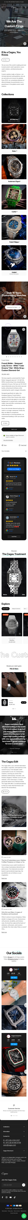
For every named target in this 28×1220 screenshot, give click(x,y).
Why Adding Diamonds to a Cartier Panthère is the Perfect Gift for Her (13, 817)
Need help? (23, 445)
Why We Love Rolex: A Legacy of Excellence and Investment (12, 913)
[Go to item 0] (6, 357)
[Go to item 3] (10, 357)
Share (5, 445)
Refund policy (4, 1211)
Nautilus (11, 640)
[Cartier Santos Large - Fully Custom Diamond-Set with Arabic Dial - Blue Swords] (9, 685)
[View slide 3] (16, 752)
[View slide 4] (17, 1116)
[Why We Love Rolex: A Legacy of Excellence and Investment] (14, 894)
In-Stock (5, 423)
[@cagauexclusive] (8, 1036)
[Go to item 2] (8, 357)
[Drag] (14, 577)
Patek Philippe (12, 638)
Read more (5, 823)
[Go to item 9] (21, 357)
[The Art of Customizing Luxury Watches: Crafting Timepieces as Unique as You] (14, 842)
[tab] (6, 608)
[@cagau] (11, 969)
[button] (24, 43)
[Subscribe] (23, 1184)
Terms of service (17, 1211)
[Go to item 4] (12, 357)
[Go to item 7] (18, 357)
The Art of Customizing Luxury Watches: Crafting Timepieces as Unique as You (14, 861)
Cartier (11, 700)
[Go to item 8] (20, 357)
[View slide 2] (15, 709)
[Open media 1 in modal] (23, 329)
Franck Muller (5, 360)
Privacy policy (10, 1211)
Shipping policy (23, 1211)
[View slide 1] (13, 709)
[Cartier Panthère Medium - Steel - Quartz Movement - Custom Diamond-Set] (17, 682)
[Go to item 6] (16, 357)
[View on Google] (7, 477)
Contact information (14, 1213)
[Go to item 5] (14, 357)
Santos (11, 702)
